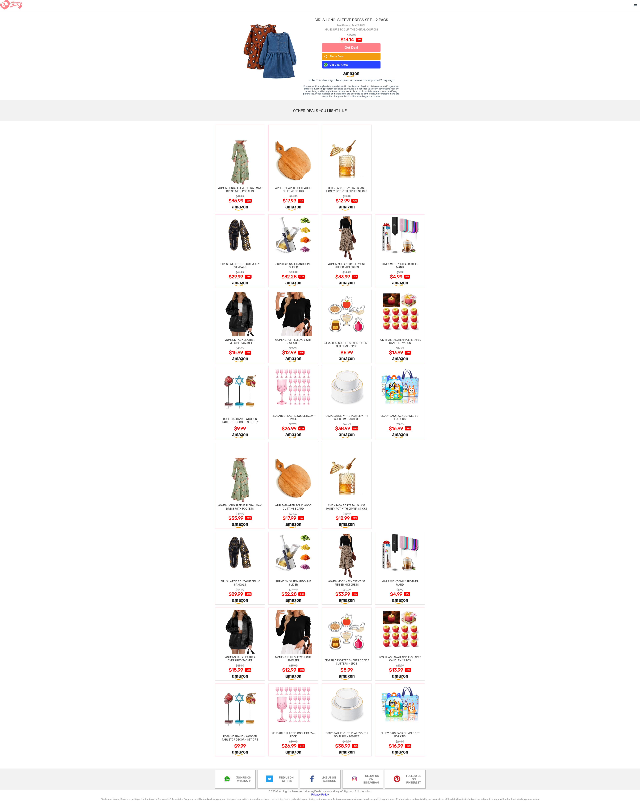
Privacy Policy (320, 794)
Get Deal (351, 47)
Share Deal (333, 56)
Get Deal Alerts (339, 64)
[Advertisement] (400, 168)
